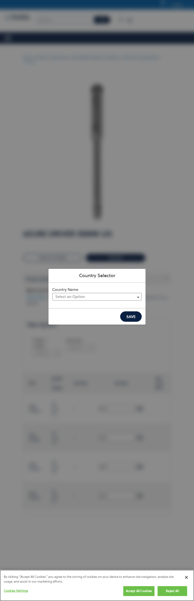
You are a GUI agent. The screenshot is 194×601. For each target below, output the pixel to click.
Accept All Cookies (139, 591)
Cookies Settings (16, 590)
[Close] (186, 577)
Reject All (172, 591)
